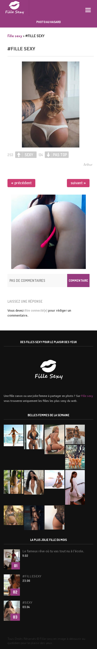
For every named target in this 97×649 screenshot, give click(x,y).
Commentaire (78, 280)
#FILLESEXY (31, 576)
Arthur (88, 164)
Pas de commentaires (27, 280)
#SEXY (27, 602)
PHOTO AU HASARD (48, 22)
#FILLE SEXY (21, 49)
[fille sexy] (14, 8)
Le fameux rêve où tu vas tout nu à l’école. (53, 551)
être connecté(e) (36, 311)
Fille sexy (87, 396)
